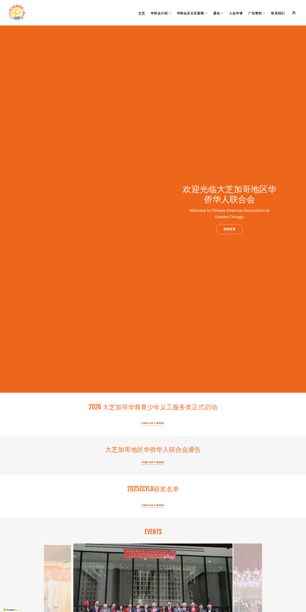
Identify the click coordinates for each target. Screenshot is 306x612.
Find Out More (153, 423)
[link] (17, 12)
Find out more (153, 462)
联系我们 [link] (278, 13)
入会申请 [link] (236, 13)
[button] (161, 13)
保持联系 (229, 229)
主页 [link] (141, 13)
